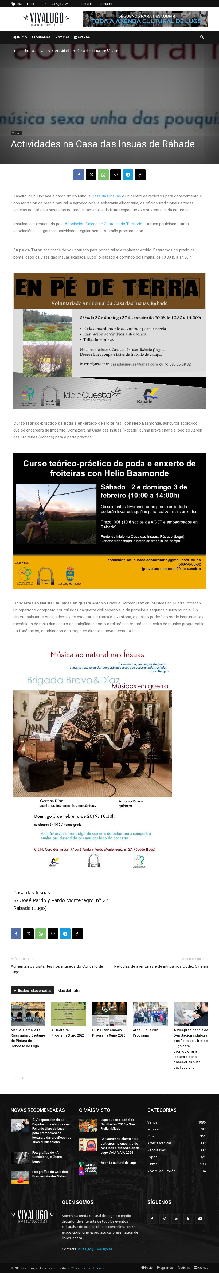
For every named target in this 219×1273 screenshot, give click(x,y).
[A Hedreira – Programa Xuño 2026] (68, 1014)
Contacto (106, 4)
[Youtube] (200, 1219)
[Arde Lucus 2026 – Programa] (150, 1014)
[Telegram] (128, 174)
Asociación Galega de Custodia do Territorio (103, 224)
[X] (91, 174)
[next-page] (22, 1078)
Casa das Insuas (106, 196)
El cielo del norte (93, 1268)
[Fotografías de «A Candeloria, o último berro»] (20, 1158)
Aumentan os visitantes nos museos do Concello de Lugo (57, 969)
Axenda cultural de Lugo (119, 1163)
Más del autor (69, 991)
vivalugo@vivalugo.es (95, 1249)
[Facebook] (78, 174)
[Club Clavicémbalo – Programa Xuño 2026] (109, 1014)
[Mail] (176, 1219)
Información (86, 4)
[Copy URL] (140, 174)
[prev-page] (14, 1078)
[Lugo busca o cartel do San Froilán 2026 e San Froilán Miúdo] (88, 1125)
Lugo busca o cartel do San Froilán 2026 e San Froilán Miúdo (118, 1124)
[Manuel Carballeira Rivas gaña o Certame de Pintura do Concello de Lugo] (28, 1014)
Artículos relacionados (32, 991)
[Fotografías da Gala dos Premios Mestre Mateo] (20, 1177)
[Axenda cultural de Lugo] (88, 1168)
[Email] (115, 174)
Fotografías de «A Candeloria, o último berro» (47, 1157)
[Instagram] (164, 1219)
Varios (45, 50)
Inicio (21, 37)
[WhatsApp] (103, 174)
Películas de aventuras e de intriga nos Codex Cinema (161, 966)
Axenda (83, 37)
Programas (41, 37)
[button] (201, 37)
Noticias (62, 37)
